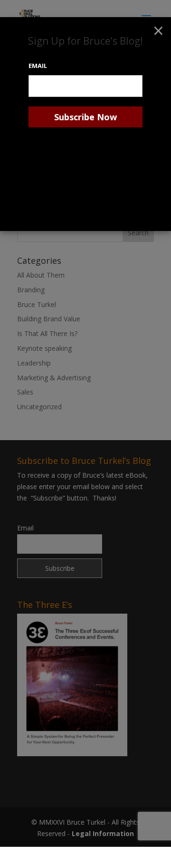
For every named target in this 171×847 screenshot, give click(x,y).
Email (37, 65)
